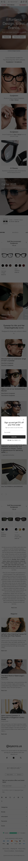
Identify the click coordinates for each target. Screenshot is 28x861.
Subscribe (14, 437)
